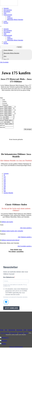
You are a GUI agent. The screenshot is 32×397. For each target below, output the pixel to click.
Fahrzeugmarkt (8, 14)
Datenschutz (11, 330)
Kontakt (29, 330)
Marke (2, 106)
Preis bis (2, 127)
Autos (8, 16)
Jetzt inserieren (8, 10)
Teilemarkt (5, 105)
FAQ (6, 330)
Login (5, 21)
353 (5, 185)
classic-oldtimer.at (5, 333)
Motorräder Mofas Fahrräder (15, 19)
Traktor (4, 101)
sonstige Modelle (8, 193)
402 (5, 188)
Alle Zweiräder (4, 62)
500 (5, 191)
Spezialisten (7, 11)
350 (5, 181)
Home (2, 330)
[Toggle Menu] (0, 26)
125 (5, 176)
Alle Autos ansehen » (26, 228)
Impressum (19, 330)
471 (5, 189)
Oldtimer (26, 333)
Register (6, 23)
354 (5, 183)
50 (4, 175)
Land (1, 122)
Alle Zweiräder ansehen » (25, 246)
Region (2, 123)
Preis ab (2, 125)
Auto (3, 99)
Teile (5, 13)
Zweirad (4, 103)
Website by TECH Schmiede (16, 346)
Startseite (6, 8)
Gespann (6, 173)
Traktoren (10, 18)
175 (5, 178)
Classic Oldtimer (8, 50)
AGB (24, 330)
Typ (1, 117)
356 (5, 186)
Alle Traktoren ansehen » (25, 237)
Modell (2, 120)
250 (5, 180)
